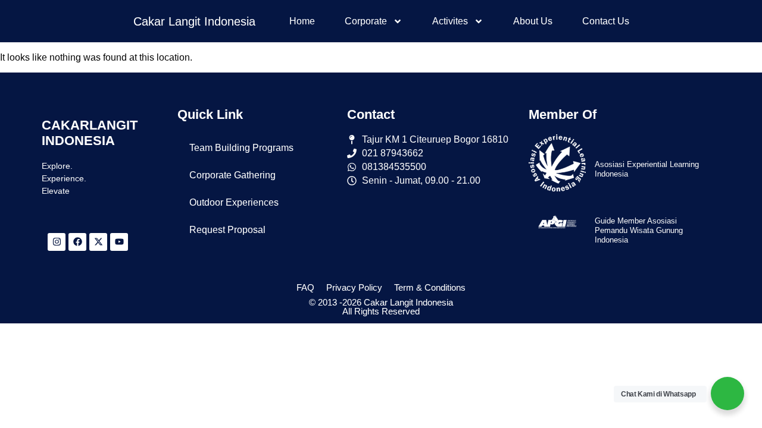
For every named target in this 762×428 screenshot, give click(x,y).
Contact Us (605, 21)
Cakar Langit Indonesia (194, 21)
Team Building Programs (241, 148)
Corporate (366, 21)
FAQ (305, 287)
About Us (532, 21)
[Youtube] (119, 242)
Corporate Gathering (232, 175)
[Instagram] (56, 242)
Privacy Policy (354, 287)
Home (302, 21)
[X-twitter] (98, 242)
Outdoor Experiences (234, 202)
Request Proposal (227, 230)
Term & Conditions (430, 287)
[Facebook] (77, 242)
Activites (450, 21)
